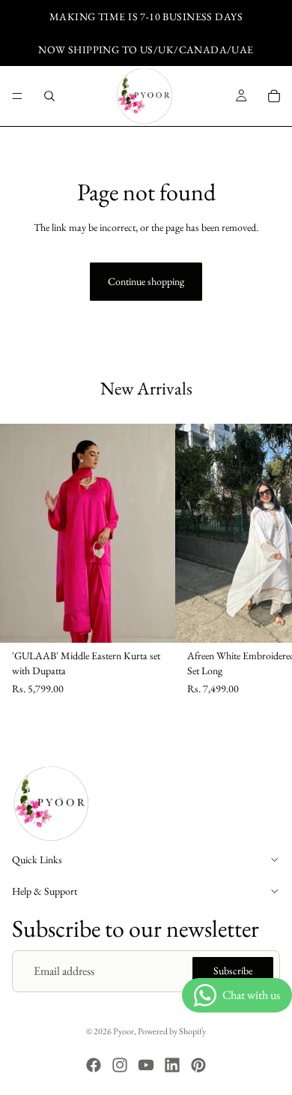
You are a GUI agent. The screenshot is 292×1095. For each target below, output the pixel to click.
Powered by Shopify (172, 1031)
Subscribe (232, 971)
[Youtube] (146, 1065)
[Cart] (274, 96)
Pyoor (123, 1031)
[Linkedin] (172, 1065)
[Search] (49, 96)
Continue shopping (146, 281)
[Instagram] (120, 1065)
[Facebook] (94, 1065)
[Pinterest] (198, 1065)
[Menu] (17, 96)
